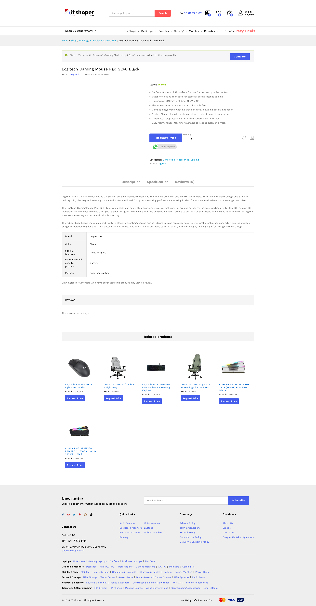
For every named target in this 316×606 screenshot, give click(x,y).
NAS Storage (90, 577)
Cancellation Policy (190, 537)
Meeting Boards (134, 588)
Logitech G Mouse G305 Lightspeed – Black (78, 386)
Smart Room (211, 588)
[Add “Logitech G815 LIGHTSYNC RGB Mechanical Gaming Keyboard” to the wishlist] (157, 377)
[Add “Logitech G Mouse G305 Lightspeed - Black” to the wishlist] (80, 377)
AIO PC (162, 566)
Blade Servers (144, 577)
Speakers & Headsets (124, 572)
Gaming (194, 159)
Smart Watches (183, 572)
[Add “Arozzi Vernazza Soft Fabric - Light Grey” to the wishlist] (118, 377)
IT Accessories (152, 523)
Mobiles (85, 572)
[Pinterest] (79, 515)
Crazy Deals (244, 30)
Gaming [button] (179, 31)
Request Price (166, 137)
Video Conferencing (157, 588)
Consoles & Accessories (176, 159)
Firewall (102, 582)
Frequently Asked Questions (238, 537)
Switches (164, 582)
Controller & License (144, 582)
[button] (252, 138)
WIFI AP (177, 582)
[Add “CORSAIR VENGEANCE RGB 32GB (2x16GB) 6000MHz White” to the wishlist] (234, 377)
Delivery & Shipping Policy (194, 541)
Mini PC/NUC (107, 566)
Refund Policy (187, 532)
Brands (229, 31)
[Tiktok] (91, 515)
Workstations (125, 566)
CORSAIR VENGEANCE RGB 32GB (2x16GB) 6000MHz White (234, 387)
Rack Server (199, 577)
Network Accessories (196, 582)
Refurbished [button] (212, 31)
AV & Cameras (127, 523)
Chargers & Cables (149, 572)
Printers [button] (163, 31)
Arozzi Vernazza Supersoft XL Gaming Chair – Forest (195, 386)
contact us (229, 532)
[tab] (131, 183)
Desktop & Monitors (130, 527)
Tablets (167, 572)
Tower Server (107, 577)
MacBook (150, 561)
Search (163, 13)
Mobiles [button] (194, 31)
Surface (114, 561)
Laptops (148, 527)
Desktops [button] (147, 31)
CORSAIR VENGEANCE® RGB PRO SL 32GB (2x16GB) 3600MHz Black (80, 451)
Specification (157, 181)
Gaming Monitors (145, 566)
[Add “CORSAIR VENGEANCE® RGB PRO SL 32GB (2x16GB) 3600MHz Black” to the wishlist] (80, 441)
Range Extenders (119, 582)
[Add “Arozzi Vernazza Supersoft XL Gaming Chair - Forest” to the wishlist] (195, 377)
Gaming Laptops (97, 561)
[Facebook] (63, 515)
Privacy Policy (187, 523)
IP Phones (116, 588)
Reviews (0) (185, 181)
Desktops (91, 566)
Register (249, 14)
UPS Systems (181, 577)
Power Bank (202, 572)
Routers (90, 582)
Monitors (174, 566)
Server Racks (125, 577)
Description (131, 181)
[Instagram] (85, 515)
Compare (240, 56)
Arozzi (115, 391)
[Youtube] (68, 515)
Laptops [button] (130, 31)
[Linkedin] (74, 515)
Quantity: (187, 134)
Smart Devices (101, 572)
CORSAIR (232, 394)
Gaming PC (188, 566)
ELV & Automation (129, 532)
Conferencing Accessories (185, 588)
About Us (228, 523)
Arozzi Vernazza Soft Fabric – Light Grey (119, 386)
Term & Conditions (190, 527)
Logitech (74, 74)
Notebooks (79, 561)
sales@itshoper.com (73, 550)
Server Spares (163, 577)
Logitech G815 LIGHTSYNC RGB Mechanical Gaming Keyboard (156, 387)
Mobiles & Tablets (154, 532)
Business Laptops (132, 561)
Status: (153, 84)
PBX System (100, 588)
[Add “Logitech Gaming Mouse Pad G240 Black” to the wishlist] (244, 138)
